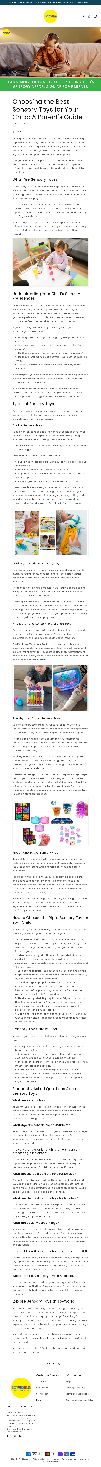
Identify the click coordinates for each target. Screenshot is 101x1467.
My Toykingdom (23, 1459)
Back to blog (52, 1363)
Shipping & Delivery (75, 1387)
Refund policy (39, 1459)
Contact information (52, 1462)
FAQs (68, 1381)
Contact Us (42, 1387)
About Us (41, 1381)
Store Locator (43, 1394)
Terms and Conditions (77, 1394)
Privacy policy (53, 1459)
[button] (6, 16)
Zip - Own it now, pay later (79, 1400)
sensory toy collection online (47, 1338)
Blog (38, 1400)
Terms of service (69, 1459)
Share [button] (19, 131)
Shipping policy (85, 1459)
